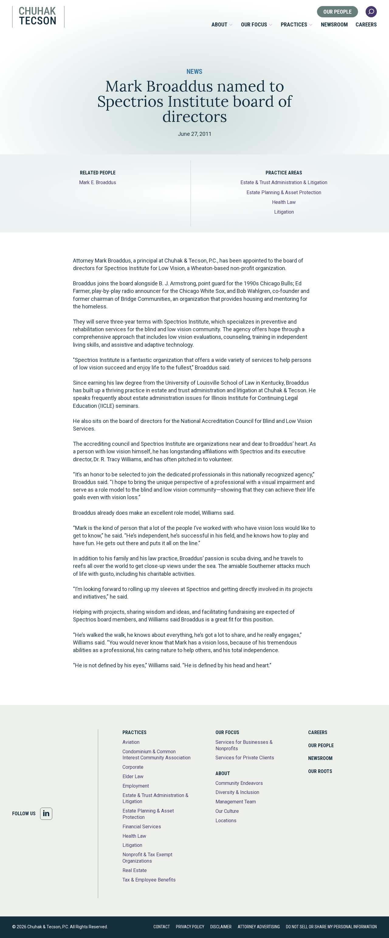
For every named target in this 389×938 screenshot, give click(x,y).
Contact (161, 926)
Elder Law (132, 776)
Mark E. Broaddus (97, 182)
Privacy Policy (190, 926)
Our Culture (227, 811)
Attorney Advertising (259, 926)
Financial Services (141, 827)
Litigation (284, 212)
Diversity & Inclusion (237, 792)
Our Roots (320, 771)
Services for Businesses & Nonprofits (244, 745)
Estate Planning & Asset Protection (283, 192)
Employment (135, 786)
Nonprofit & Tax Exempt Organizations (147, 858)
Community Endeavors (239, 783)
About (219, 24)
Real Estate (134, 870)
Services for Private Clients (244, 758)
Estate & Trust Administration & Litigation (283, 182)
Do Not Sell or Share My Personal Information (331, 926)
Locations (225, 820)
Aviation (130, 742)
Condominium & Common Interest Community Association (156, 755)
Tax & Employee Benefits (149, 880)
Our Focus (254, 24)
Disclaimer (221, 926)
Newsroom (334, 24)
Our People (337, 12)
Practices (294, 24)
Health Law (284, 202)
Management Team (235, 802)
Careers (366, 24)
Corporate (132, 767)
